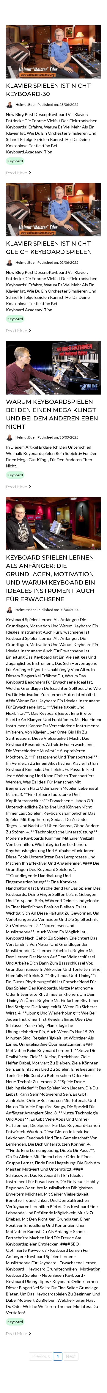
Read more (16, 172)
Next (71, 1356)
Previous (41, 1356)
